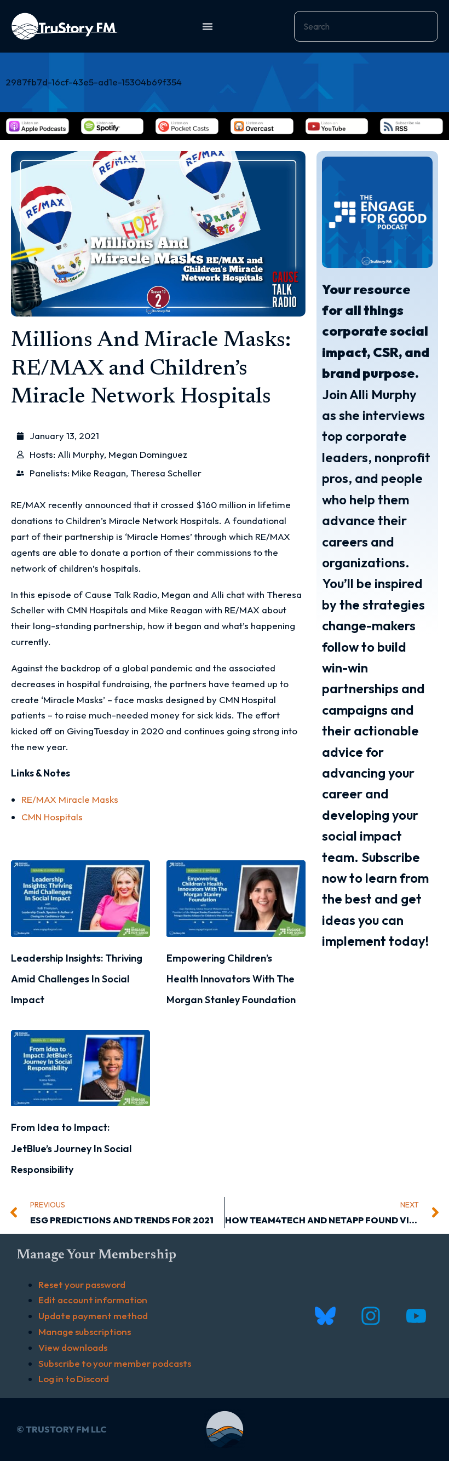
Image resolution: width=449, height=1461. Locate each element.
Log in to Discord (73, 1378)
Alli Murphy (80, 454)
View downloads (72, 1347)
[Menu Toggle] (207, 26)
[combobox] (366, 26)
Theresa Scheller (166, 473)
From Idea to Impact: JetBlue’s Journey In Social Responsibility (71, 1148)
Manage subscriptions (84, 1331)
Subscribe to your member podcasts (114, 1363)
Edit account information (92, 1299)
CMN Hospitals (52, 816)
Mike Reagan (99, 473)
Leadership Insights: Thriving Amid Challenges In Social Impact (76, 979)
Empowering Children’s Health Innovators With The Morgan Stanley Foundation (231, 979)
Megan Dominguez (147, 454)
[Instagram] (370, 1316)
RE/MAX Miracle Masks (69, 799)
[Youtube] (416, 1316)
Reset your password (81, 1284)
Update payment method (93, 1315)
